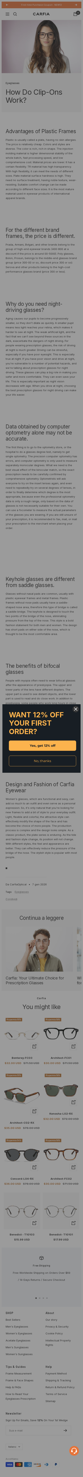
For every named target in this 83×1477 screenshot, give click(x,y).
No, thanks (42, 761)
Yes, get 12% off (42, 746)
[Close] (76, 709)
